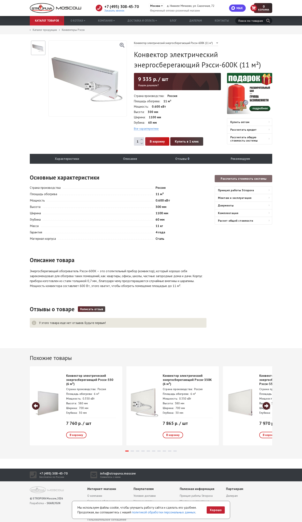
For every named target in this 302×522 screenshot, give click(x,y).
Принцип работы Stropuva (236, 190)
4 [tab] (143, 451)
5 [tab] (148, 451)
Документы (226, 205)
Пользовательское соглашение (106, 519)
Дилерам (195, 20)
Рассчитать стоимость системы (243, 179)
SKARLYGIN (53, 503)
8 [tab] (164, 451)
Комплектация (228, 213)
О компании (94, 495)
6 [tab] (153, 451)
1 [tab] (127, 451)
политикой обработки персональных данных (163, 512)
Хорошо (216, 510)
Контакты (222, 20)
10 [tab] (175, 451)
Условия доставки (145, 495)
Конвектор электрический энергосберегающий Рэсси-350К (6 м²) (187, 379)
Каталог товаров (47, 20)
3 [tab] (137, 451)
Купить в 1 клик (187, 141)
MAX (239, 8)
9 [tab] (169, 451)
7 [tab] (159, 451)
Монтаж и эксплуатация (234, 198)
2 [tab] (132, 451)
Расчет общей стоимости (235, 220)
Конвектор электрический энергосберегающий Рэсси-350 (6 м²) (89, 379)
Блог (173, 20)
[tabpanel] (76, 405)
